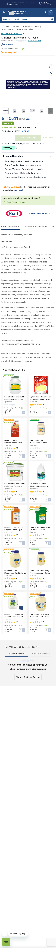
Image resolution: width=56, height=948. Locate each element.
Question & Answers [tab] (40, 653)
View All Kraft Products (11, 33)
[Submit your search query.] (52, 19)
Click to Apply (45, 2)
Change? (25, 131)
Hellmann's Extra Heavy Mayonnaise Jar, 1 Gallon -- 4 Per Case (40, 616)
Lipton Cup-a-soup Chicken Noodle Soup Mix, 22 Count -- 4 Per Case (15, 442)
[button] (46, 12)
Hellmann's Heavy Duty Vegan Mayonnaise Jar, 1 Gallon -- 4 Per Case (14, 616)
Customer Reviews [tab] (17, 653)
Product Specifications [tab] (35, 226)
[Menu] (3, 12)
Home (6, 26)
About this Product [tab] (10, 226)
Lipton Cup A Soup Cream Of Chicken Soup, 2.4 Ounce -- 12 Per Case (40, 399)
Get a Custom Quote (16, 202)
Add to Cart (26, 137)
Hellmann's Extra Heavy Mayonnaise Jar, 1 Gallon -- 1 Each (40, 573)
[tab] (5, 111)
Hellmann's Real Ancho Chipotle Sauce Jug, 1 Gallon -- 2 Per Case (13, 529)
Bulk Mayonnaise (25, 29)
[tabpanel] (28, 298)
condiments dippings (32, 26)
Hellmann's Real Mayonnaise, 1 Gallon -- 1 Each (40, 442)
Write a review (34, 41)
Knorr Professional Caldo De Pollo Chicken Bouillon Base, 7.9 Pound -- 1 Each (14, 399)
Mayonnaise (7, 29)
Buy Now (49, 138)
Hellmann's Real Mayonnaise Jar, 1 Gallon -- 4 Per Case (15, 573)
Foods (16, 26)
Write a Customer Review (28, 677)
